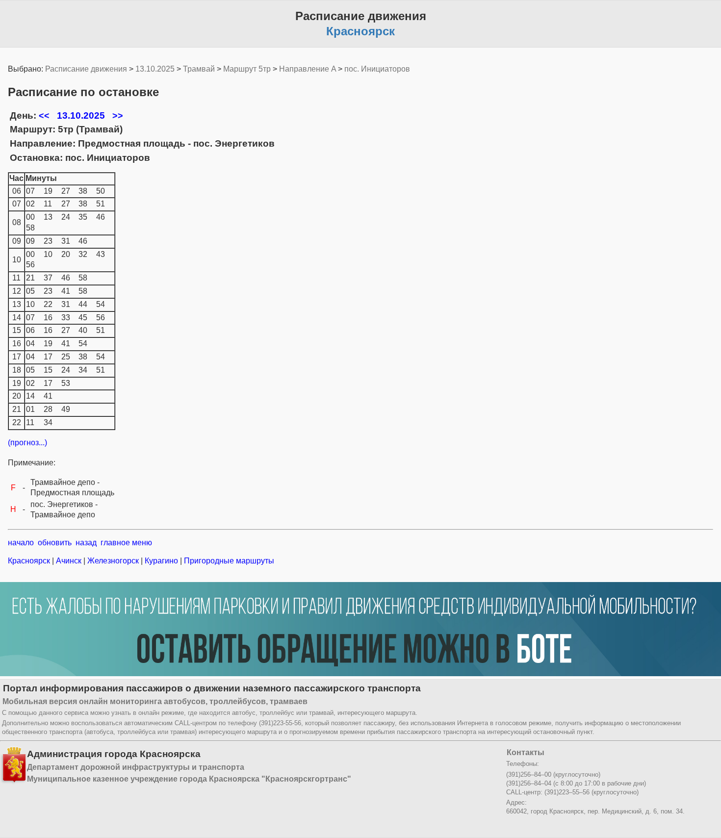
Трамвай (199, 69)
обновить (55, 542)
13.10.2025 (155, 69)
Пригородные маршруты (228, 561)
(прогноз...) (27, 442)
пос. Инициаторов (377, 69)
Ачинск (68, 561)
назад (86, 542)
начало (21, 542)
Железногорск (113, 561)
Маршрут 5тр (247, 69)
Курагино (161, 561)
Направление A (307, 69)
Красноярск (30, 561)
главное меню (126, 542)
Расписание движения (86, 69)
